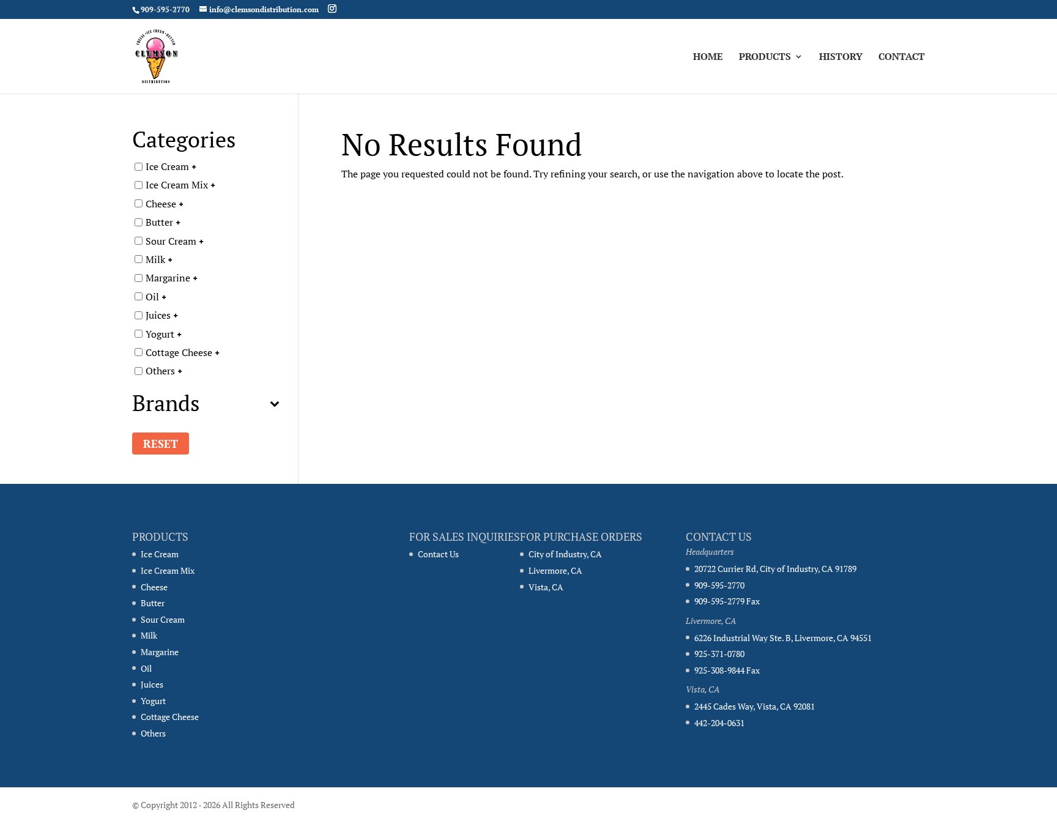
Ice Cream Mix (177, 184)
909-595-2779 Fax (727, 601)
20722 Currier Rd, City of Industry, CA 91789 (775, 568)
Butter (159, 222)
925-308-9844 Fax (727, 670)
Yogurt (160, 333)
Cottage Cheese (179, 352)
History (840, 57)
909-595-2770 (719, 585)
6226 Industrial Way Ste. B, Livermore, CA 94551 (783, 638)
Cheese (161, 203)
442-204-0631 (719, 723)
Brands (166, 404)
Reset (160, 443)
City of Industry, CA (565, 554)
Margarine (168, 277)
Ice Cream (167, 166)
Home (708, 57)
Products (765, 57)
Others (160, 370)
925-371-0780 (719, 653)
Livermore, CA (555, 570)
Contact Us (438, 554)
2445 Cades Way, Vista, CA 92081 (754, 706)
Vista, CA (545, 587)
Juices (158, 315)
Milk (155, 259)
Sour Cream (171, 240)
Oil (152, 296)
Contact (901, 57)
